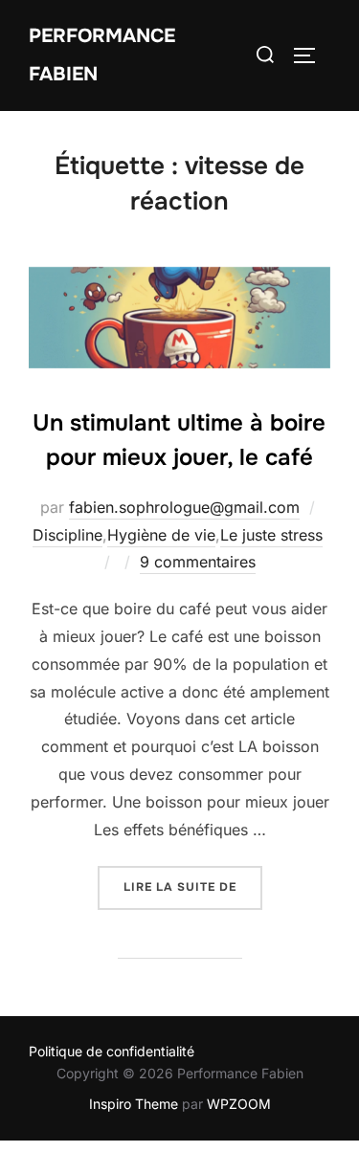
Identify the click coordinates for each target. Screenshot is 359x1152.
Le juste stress (271, 534)
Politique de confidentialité (111, 1051)
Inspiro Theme (133, 1104)
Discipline (67, 534)
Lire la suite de (192, 886)
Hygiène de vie (161, 534)
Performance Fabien (102, 55)
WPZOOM (239, 1104)
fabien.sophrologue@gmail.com (184, 507)
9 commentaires (198, 561)
